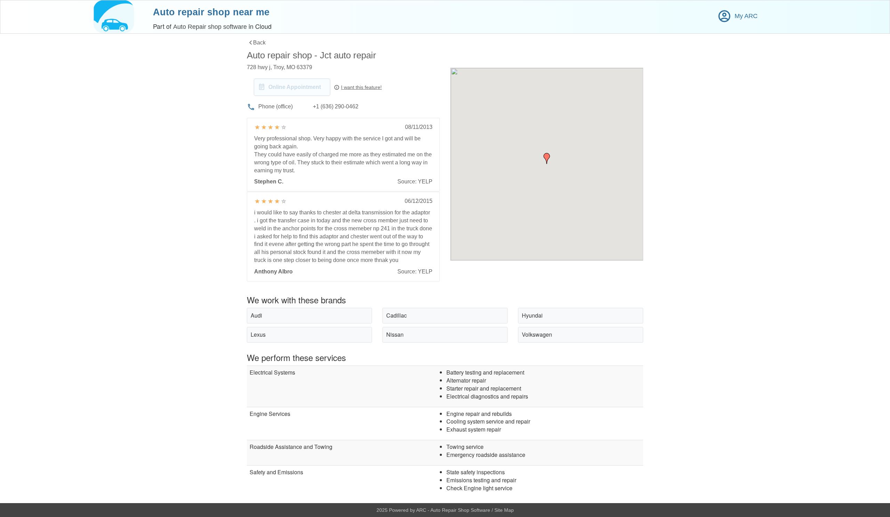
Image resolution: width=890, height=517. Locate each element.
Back (259, 43)
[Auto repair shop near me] (114, 16)
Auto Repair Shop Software (461, 510)
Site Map (504, 510)
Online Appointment (294, 87)
